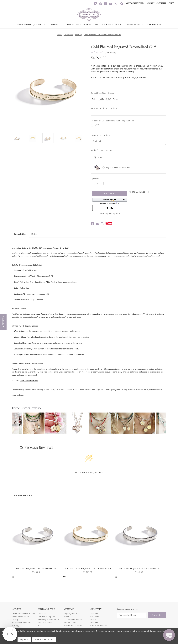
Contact (41, 614)
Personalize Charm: (104, 108)
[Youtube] (110, 3)
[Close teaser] (18, 626)
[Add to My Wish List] (13, 577)
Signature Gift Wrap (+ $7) (118, 167)
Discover (152, 24)
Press (93, 619)
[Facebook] (105, 3)
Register (161, 3)
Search (121, 3)
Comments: (101, 135)
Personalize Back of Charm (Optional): (112, 121)
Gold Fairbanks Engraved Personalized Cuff (87, 568)
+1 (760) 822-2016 (72, 614)
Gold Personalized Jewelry (23, 614)
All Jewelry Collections (22, 622)
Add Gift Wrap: (102, 150)
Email (66, 617)
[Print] (102, 224)
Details (34, 234)
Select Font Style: (103, 93)
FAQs (40, 625)
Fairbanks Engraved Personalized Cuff (139, 568)
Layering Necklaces (76, 24)
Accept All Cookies (44, 639)
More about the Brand (29, 381)
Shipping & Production (48, 619)
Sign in (150, 3)
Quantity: (95, 179)
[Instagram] (95, 3)
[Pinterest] (100, 3)
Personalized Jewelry (30, 24)
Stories (15, 625)
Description (20, 234)
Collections (133, 24)
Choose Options (36, 533)
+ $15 (97, 125)
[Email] (97, 224)
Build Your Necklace (107, 24)
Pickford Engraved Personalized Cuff (36, 568)
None (100, 157)
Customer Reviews (98, 625)
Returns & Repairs (46, 617)
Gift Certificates (135, 3)
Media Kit (94, 622)
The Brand (95, 614)
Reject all (24, 639)
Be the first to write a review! (89, 480)
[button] (109, 201)
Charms (54, 24)
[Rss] (115, 3)
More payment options (110, 213)
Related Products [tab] (23, 495)
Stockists (94, 617)
